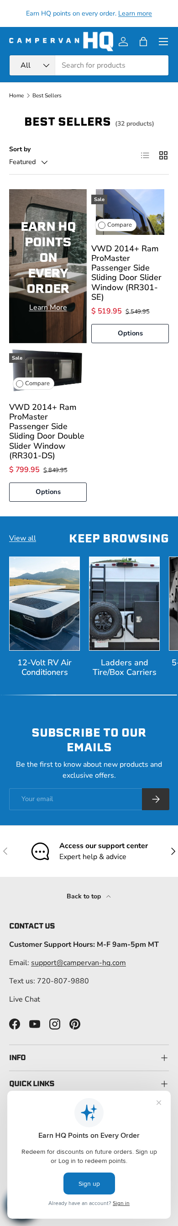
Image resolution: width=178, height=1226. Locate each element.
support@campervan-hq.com (78, 963)
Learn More (48, 308)
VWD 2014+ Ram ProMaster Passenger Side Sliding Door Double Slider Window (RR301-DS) (46, 431)
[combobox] (89, 65)
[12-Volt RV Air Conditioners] (44, 603)
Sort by (20, 149)
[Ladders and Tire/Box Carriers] (124, 603)
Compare (119, 225)
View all (22, 538)
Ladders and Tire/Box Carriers (125, 667)
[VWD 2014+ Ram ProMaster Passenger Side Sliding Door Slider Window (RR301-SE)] (130, 212)
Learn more (135, 13)
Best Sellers (47, 95)
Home (16, 95)
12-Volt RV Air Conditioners (44, 667)
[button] (143, 42)
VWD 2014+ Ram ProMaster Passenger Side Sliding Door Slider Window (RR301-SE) (126, 273)
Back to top (85, 896)
